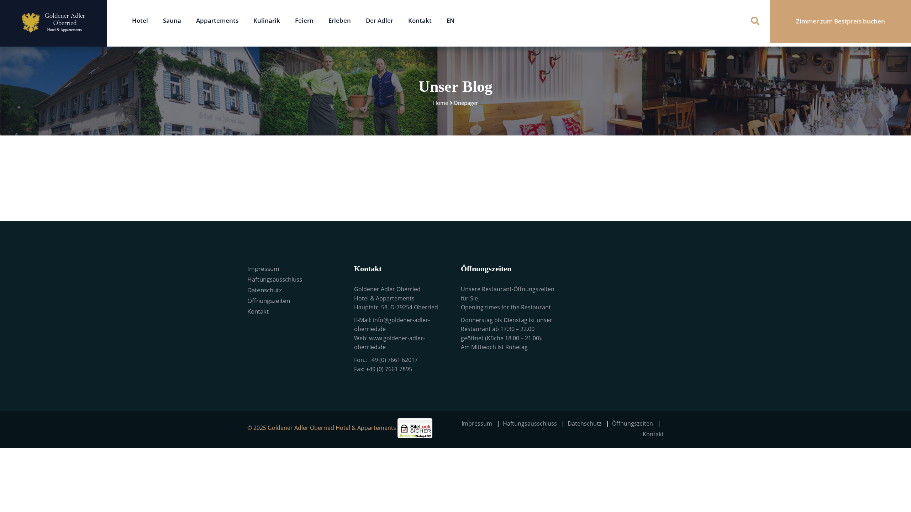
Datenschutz (264, 290)
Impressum (263, 269)
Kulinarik (266, 20)
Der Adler (379, 20)
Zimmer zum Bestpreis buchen (840, 21)
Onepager (466, 102)
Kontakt (420, 20)
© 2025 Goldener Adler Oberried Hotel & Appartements (321, 428)
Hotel (140, 20)
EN (450, 20)
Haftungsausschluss (274, 279)
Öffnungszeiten (268, 301)
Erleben (339, 20)
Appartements (217, 20)
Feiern (304, 20)
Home (440, 102)
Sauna (172, 20)
